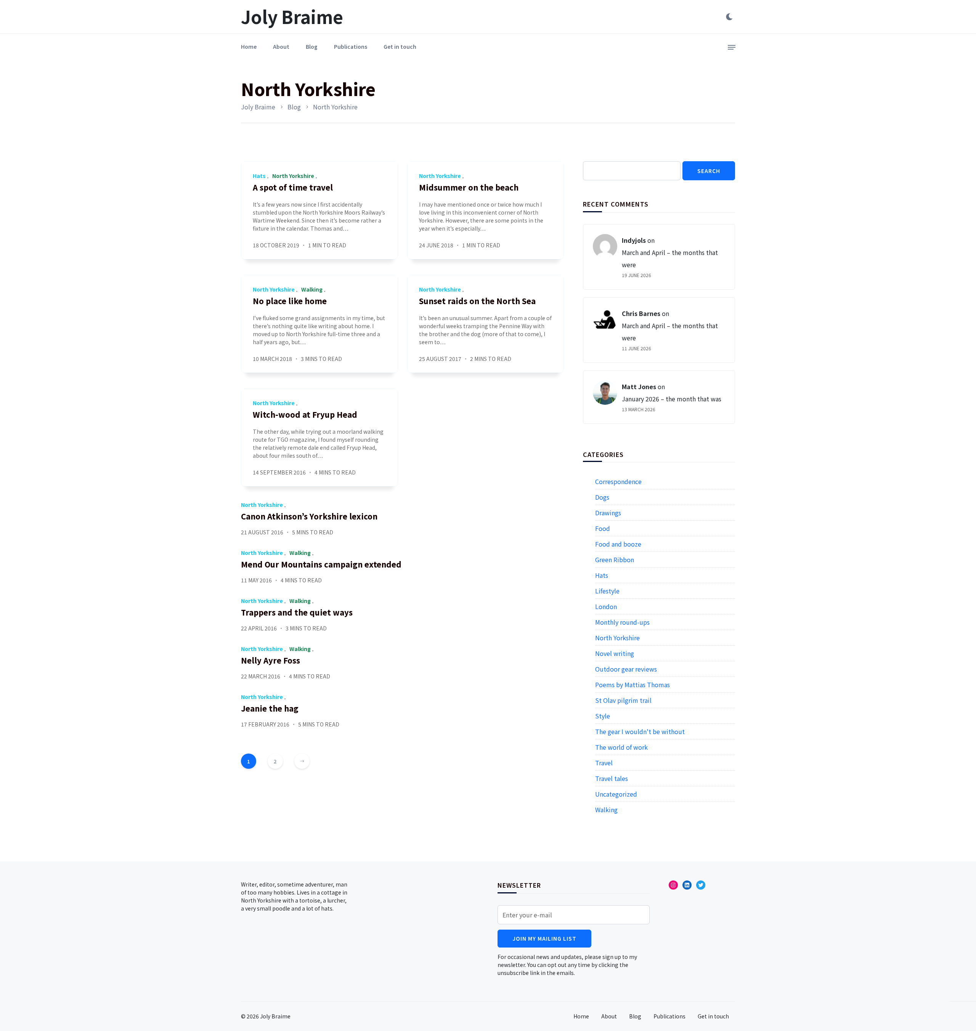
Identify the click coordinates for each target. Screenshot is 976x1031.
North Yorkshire (293, 176)
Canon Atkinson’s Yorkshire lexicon (309, 516)
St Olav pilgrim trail (623, 700)
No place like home (290, 300)
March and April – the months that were (670, 258)
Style (602, 715)
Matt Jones (639, 386)
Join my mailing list (544, 938)
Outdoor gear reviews (626, 668)
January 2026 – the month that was (671, 398)
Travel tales (611, 778)
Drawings (608, 512)
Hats (259, 176)
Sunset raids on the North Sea (477, 300)
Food (602, 528)
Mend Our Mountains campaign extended (321, 564)
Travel (604, 762)
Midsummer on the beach (468, 187)
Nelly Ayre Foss (270, 660)
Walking (312, 289)
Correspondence (618, 481)
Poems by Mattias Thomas (632, 684)
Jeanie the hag (270, 708)
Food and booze (618, 543)
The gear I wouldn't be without (640, 731)
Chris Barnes (641, 313)
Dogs (602, 497)
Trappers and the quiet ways (297, 612)
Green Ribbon (614, 559)
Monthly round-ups (622, 622)
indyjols (634, 240)
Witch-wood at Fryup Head (305, 414)
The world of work (621, 747)
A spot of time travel (293, 187)
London (606, 606)
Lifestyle (607, 590)
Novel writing (614, 653)
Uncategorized (616, 794)
